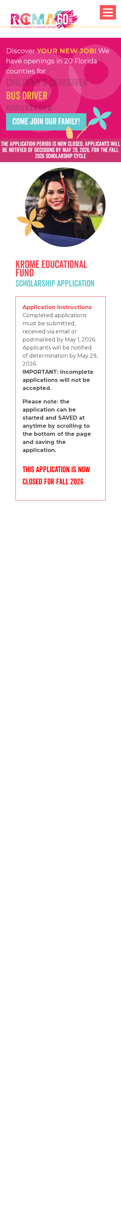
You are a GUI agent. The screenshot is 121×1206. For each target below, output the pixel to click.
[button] (108, 12)
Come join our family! (46, 121)
